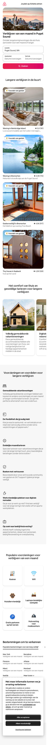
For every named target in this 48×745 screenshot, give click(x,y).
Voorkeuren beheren (23, 730)
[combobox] (23, 50)
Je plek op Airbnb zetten (31, 4)
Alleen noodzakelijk (23, 723)
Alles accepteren (23, 717)
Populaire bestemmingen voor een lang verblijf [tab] (20, 647)
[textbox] (13, 58)
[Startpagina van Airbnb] (4, 4)
